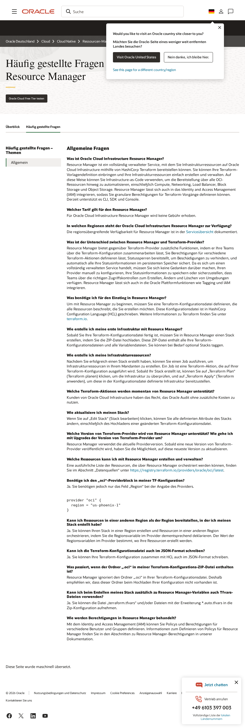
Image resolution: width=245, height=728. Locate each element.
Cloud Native (66, 41)
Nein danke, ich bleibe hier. (188, 57)
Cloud (45, 41)
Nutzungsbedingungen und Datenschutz (60, 693)
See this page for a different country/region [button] (144, 69)
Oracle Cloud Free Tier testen (26, 98)
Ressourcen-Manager (99, 41)
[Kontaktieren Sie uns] (231, 11)
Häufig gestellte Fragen (43, 127)
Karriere (172, 693)
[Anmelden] (221, 11)
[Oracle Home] (38, 11)
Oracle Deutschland (20, 41)
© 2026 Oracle (15, 693)
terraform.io (77, 318)
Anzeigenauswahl (150, 693)
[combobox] (122, 11)
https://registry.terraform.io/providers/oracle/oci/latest (176, 470)
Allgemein (19, 162)
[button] (14, 11)
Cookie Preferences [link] (122, 693)
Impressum (98, 693)
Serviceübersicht (199, 231)
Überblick (13, 127)
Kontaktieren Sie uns (19, 700)
